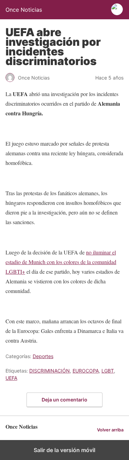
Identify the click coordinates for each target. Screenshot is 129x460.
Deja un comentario (64, 399)
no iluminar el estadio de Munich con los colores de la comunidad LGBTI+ (61, 262)
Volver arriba (110, 429)
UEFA (11, 378)
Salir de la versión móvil (64, 450)
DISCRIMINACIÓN (49, 371)
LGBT (107, 371)
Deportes (43, 356)
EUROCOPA (86, 371)
